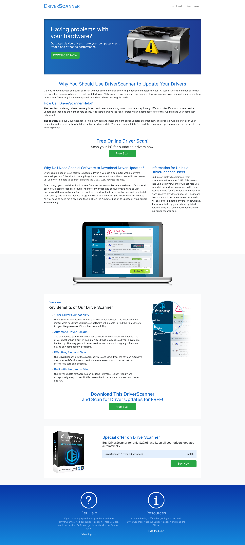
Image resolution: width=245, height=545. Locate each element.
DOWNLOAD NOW (65, 55)
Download (175, 6)
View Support (89, 534)
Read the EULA (156, 530)
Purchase (192, 6)
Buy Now (184, 463)
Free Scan (122, 153)
